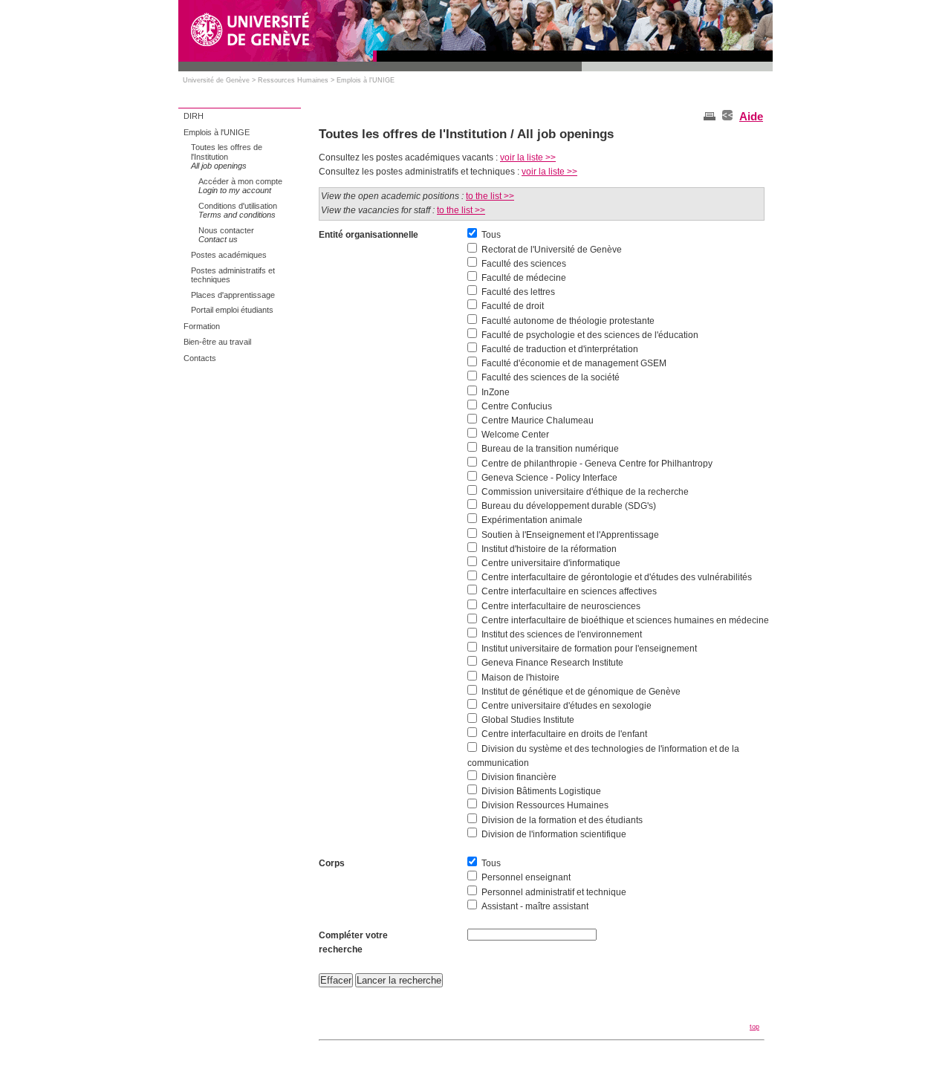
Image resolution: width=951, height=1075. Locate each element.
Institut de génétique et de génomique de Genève (581, 691)
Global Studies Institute (527, 720)
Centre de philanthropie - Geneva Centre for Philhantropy (597, 463)
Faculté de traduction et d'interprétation (559, 349)
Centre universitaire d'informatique (550, 563)
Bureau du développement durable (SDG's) (568, 506)
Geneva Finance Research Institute (552, 662)
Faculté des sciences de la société (550, 377)
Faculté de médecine (523, 278)
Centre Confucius (516, 406)
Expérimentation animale (531, 520)
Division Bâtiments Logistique (541, 791)
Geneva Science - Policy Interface (549, 477)
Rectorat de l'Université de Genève (551, 249)
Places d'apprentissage (233, 294)
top (754, 1026)
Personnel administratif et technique (553, 892)
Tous (491, 235)
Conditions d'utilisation (237, 210)
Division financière (518, 777)
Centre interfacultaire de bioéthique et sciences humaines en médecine (625, 620)
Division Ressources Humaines (544, 805)
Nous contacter (226, 235)
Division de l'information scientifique (553, 834)
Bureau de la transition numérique (550, 449)
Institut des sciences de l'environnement (561, 634)
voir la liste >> (528, 157)
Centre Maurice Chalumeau (537, 420)
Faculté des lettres (518, 292)
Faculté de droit (512, 306)
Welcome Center (515, 434)
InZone (495, 392)
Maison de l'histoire (520, 677)
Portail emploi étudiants (232, 309)
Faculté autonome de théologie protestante (568, 321)
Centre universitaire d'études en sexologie (566, 706)
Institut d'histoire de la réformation (549, 549)
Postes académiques (229, 254)
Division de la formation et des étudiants (562, 820)
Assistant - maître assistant (534, 906)
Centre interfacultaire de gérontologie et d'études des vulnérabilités (616, 577)
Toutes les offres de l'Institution (226, 156)
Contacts (200, 358)
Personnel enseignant (526, 877)
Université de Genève (216, 80)
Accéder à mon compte (240, 186)
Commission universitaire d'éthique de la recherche (585, 492)
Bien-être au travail (217, 341)
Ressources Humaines (293, 80)
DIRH (194, 115)
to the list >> (490, 196)
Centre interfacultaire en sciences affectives (569, 591)
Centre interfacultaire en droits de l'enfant (564, 734)
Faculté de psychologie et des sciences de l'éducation (589, 335)
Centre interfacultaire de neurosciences (560, 606)
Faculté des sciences (523, 264)
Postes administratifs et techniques (233, 275)
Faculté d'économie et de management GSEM (573, 363)
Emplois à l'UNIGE (366, 80)
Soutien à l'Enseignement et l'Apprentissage (570, 535)
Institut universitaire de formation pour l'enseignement (589, 648)
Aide (751, 116)
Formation (202, 326)
